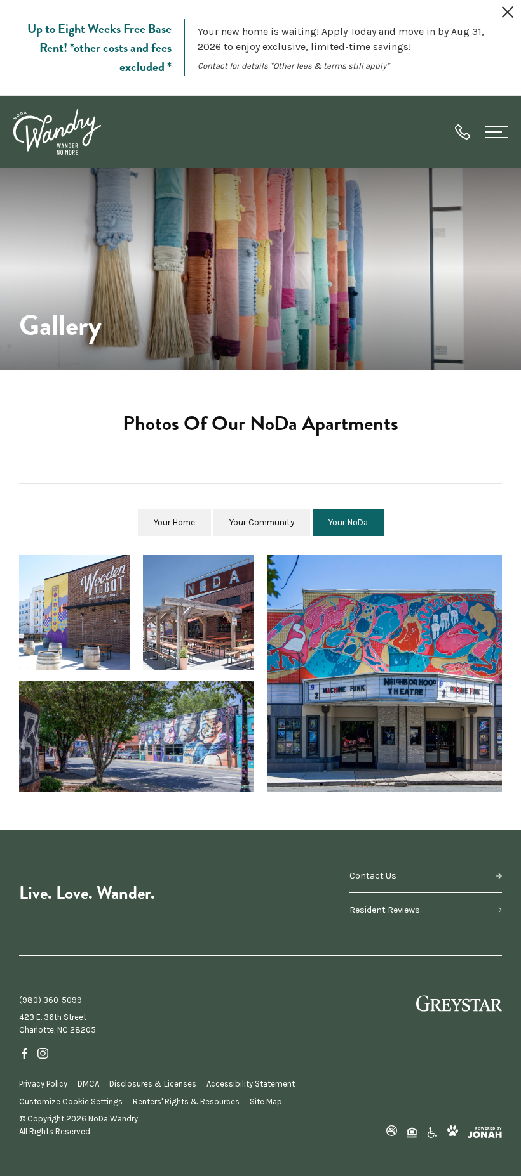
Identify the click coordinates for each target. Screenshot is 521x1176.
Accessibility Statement (250, 1083)
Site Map (266, 1101)
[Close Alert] (507, 14)
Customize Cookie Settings (71, 1101)
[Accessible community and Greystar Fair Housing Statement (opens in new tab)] (432, 1131)
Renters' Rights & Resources (186, 1101)
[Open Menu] (496, 132)
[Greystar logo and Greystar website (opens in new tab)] (459, 1003)
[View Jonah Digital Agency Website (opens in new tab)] (485, 1132)
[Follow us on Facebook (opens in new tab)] (24, 1052)
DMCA (88, 1083)
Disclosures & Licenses (152, 1083)
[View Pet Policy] (452, 1131)
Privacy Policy (43, 1083)
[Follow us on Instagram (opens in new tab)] (42, 1052)
